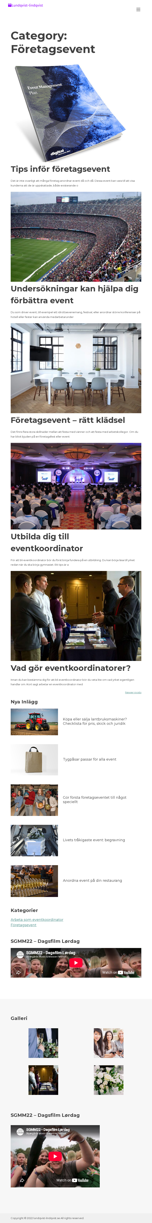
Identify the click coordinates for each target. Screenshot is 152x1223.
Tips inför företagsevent (60, 169)
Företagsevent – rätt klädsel (68, 420)
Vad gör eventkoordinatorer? (71, 668)
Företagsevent (23, 925)
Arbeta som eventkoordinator (37, 920)
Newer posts (133, 692)
